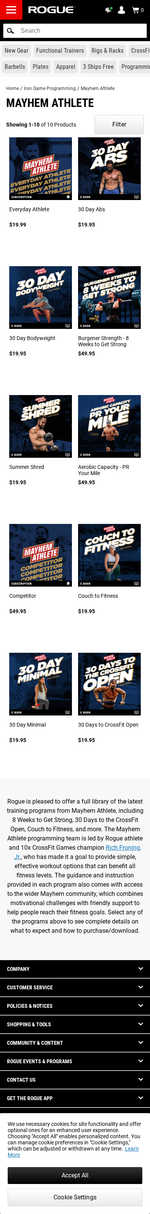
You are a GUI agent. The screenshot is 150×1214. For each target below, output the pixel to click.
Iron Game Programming (50, 88)
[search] (75, 30)
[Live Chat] (110, 10)
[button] (10, 30)
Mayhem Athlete (98, 88)
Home (12, 88)
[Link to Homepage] (51, 10)
